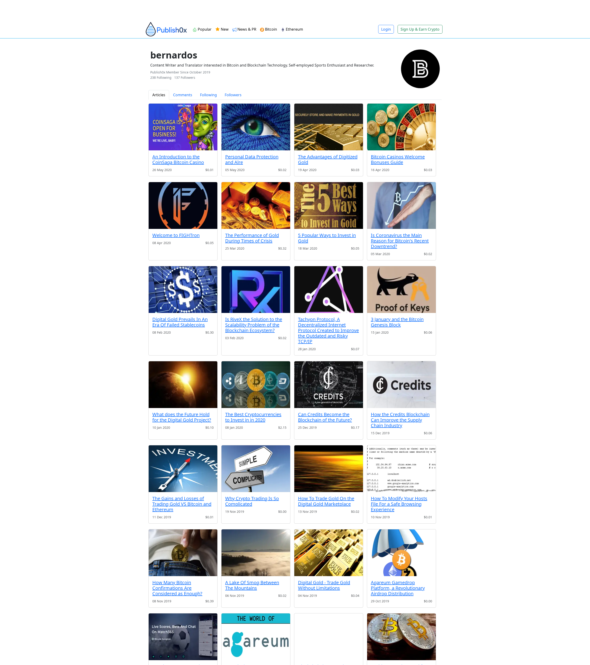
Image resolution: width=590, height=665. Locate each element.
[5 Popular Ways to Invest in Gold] (328, 205)
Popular (205, 29)
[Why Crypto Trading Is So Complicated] (255, 468)
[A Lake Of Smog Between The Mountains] (255, 552)
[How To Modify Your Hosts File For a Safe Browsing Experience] (401, 468)
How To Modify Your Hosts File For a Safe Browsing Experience (399, 504)
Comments (182, 94)
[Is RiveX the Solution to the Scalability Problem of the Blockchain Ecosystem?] (255, 289)
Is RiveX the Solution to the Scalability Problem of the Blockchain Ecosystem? (253, 324)
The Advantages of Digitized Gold (327, 159)
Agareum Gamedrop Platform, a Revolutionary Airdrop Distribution (398, 588)
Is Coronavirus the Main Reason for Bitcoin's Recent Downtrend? (400, 240)
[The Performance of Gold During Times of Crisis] (255, 205)
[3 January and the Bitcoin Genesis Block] (401, 289)
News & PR (246, 29)
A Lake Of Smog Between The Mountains (252, 585)
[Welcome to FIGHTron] (183, 205)
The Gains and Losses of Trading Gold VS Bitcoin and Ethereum (181, 504)
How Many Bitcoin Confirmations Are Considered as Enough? (177, 588)
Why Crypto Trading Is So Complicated (252, 501)
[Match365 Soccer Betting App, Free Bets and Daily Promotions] (183, 636)
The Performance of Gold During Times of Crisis (252, 238)
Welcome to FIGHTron (176, 235)
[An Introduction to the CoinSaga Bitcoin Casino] (183, 127)
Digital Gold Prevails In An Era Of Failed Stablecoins (180, 322)
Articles (158, 94)
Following (208, 94)
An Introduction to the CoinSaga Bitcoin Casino (178, 159)
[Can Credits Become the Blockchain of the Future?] (328, 384)
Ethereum (294, 29)
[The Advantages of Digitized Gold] (328, 127)
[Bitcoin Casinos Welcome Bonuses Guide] (401, 127)
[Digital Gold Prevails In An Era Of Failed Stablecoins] (183, 289)
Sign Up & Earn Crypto (420, 29)
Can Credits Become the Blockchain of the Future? (325, 417)
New (224, 29)
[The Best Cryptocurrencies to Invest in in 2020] (255, 384)
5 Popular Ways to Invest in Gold (327, 238)
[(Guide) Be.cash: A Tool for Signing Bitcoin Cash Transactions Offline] (401, 636)
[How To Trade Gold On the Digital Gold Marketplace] (328, 468)
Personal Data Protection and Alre (251, 159)
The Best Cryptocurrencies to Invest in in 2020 (253, 417)
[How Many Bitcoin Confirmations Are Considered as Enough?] (183, 552)
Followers (233, 94)
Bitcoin (271, 29)
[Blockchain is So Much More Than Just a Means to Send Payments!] (328, 636)
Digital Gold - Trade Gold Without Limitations (324, 585)
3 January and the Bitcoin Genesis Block (397, 322)
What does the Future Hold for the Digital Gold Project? (181, 417)
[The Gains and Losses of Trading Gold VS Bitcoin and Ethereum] (183, 468)
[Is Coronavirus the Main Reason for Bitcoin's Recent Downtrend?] (401, 205)
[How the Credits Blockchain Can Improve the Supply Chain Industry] (401, 384)
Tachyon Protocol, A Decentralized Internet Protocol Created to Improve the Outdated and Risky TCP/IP (328, 330)
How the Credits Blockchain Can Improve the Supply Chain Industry (400, 420)
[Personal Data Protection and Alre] (255, 127)
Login (386, 29)
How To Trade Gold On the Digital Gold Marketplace (326, 501)
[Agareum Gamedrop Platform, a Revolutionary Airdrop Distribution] (401, 552)
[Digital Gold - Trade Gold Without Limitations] (328, 552)
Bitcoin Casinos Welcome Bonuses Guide (398, 159)
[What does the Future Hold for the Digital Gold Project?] (183, 384)
